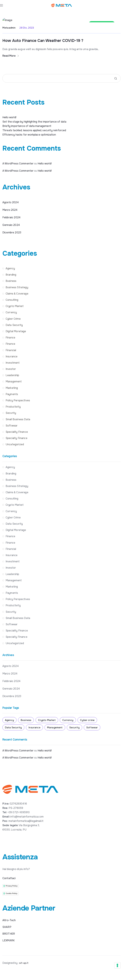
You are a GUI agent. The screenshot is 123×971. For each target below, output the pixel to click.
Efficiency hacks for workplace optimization (29, 134)
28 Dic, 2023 (26, 27)
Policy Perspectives (18, 400)
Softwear (11, 425)
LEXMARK (8, 940)
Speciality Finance (17, 432)
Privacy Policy (11, 886)
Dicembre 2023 (11, 232)
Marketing (12, 388)
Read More (9, 55)
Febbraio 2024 (11, 217)
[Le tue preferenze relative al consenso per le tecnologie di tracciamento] (117, 965)
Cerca (115, 78)
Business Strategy (17, 287)
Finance (10, 337)
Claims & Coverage (17, 293)
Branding (11, 274)
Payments (12, 394)
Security (74, 727)
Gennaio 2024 (11, 225)
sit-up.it (23, 963)
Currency (11, 312)
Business (11, 281)
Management (14, 381)
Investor (11, 369)
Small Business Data (18, 419)
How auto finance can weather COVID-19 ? (42, 40)
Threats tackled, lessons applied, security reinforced (34, 130)
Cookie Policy (11, 893)
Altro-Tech (9, 920)
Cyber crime (13, 318)
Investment (13, 362)
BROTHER (8, 933)
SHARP (6, 927)
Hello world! (9, 117)
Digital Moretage (16, 331)
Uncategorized (15, 444)
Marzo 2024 (10, 210)
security (11, 413)
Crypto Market (15, 306)
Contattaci (9, 878)
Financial (11, 350)
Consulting (12, 300)
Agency (10, 268)
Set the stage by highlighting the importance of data (34, 121)
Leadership (12, 375)
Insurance (11, 356)
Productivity (13, 406)
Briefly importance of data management (26, 126)
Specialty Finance (16, 438)
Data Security (14, 325)
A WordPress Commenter (17, 163)
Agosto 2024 (10, 202)
